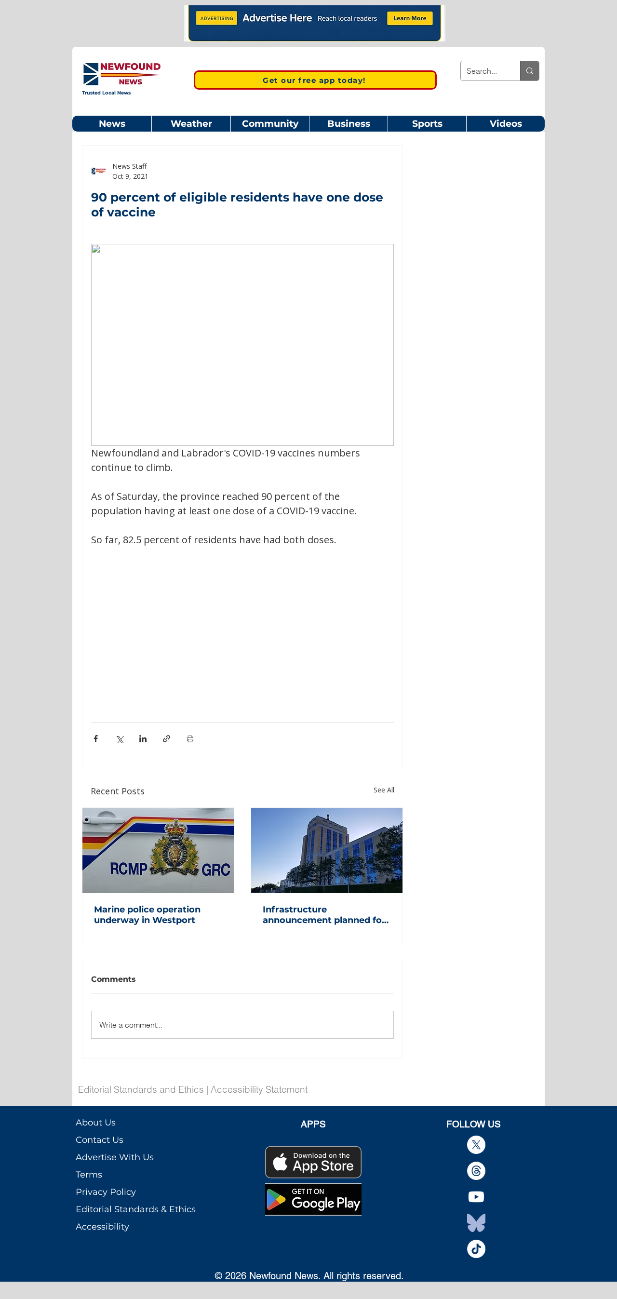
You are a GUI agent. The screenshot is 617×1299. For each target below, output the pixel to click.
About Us (96, 1122)
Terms (89, 1174)
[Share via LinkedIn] (143, 738)
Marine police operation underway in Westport (147, 914)
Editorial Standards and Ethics (141, 1089)
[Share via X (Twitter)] (119, 738)
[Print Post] (190, 738)
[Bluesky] (476, 1223)
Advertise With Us (115, 1157)
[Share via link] (166, 738)
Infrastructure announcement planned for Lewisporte (324, 914)
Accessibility (102, 1226)
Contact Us (99, 1140)
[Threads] (476, 1171)
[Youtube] (476, 1197)
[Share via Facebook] (95, 738)
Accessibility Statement (259, 1089)
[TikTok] (476, 1249)
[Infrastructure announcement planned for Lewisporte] (326, 850)
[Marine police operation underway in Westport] (158, 850)
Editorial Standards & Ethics (136, 1209)
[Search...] (529, 70)
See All (384, 789)
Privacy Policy (106, 1192)
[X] (476, 1145)
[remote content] (242, 615)
